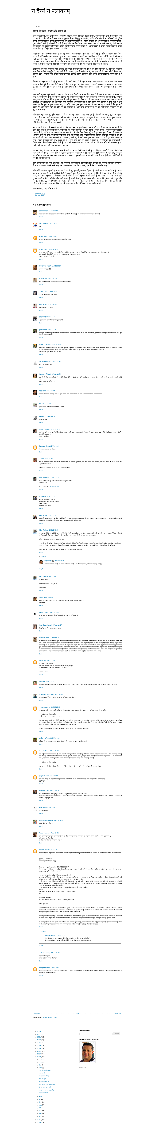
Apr (40, 1108)
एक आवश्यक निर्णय (44, 1076)
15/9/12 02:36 (60, 935)
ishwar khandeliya (45, 344)
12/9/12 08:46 (53, 249)
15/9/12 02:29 (55, 953)
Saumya (41, 459)
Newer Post (37, 1014)
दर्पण (39, 196)
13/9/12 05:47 (51, 515)
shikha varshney (44, 429)
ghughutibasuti (44, 776)
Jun (40, 1102)
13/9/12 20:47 (59, 694)
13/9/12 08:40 (48, 597)
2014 (39, 1051)
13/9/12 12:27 (57, 625)
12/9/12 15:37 (54, 478)
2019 (39, 1040)
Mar (40, 1110)
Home (78, 1014)
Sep (40, 1068)
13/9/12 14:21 (54, 638)
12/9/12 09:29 (52, 291)
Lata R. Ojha (43, 291)
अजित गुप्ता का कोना (44, 968)
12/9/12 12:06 (56, 374)
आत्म (36, 196)
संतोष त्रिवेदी (42, 317)
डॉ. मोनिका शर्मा (43, 279)
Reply (41, 217)
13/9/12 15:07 (51, 661)
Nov (40, 1062)
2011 (39, 1120)
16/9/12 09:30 (54, 968)
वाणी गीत (41, 597)
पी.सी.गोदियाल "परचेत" (45, 266)
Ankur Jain (42, 661)
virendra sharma (44, 707)
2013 (39, 1054)
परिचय (42, 196)
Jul (40, 1099)
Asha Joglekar (44, 751)
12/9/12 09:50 (52, 304)
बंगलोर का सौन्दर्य (43, 1093)
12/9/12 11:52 (56, 344)
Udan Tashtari (43, 530)
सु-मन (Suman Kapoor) (46, 820)
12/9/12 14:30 (54, 446)
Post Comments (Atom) (49, 1017)
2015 (39, 1048)
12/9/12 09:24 (56, 266)
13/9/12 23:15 (54, 776)
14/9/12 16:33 (58, 820)
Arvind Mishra (43, 236)
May (40, 1105)
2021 (39, 1037)
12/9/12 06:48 (53, 211)
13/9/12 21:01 (55, 707)
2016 (39, 1045)
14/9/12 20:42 (54, 833)
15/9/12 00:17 (55, 850)
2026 (39, 1031)
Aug (40, 1096)
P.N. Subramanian (45, 361)
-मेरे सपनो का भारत (54, 487)
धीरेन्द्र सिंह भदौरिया (44, 478)
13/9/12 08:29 (59, 561)
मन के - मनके (42, 496)
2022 (39, 1034)
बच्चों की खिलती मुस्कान (45, 1070)
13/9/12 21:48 (55, 738)
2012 (39, 1057)
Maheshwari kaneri (45, 625)
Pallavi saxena (44, 833)
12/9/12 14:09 (50, 416)
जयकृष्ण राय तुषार (43, 211)
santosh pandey (50, 935)
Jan (40, 1116)
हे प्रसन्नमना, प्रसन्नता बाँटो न (47, 1090)
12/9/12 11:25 (52, 330)
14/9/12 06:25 (52, 807)
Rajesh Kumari (44, 638)
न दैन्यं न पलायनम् (50, 11)
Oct (40, 1065)
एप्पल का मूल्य (42, 1079)
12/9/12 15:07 (49, 459)
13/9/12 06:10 (53, 530)
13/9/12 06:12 (53, 577)
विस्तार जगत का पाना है (45, 1087)
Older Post (118, 1014)
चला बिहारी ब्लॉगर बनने (45, 738)
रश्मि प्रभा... (42, 416)
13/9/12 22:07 (54, 751)
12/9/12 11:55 (56, 361)
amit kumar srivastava (46, 694)
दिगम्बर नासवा (42, 391)
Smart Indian (43, 807)
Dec (40, 1059)
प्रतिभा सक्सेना (43, 330)
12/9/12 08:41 (53, 236)
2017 (39, 1043)
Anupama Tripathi (45, 374)
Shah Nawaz (43, 304)
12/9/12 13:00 (46, 404)
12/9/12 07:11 (53, 223)
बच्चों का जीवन (42, 1073)
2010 (39, 1123)
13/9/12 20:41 (49, 681)
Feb (40, 1113)
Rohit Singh (43, 515)
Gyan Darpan (43, 223)
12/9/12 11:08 (50, 317)
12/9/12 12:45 (51, 391)
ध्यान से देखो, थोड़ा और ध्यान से (47, 1084)
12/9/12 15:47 (50, 496)
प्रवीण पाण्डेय (48, 561)
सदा (40, 404)
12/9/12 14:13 (55, 429)
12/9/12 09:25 (52, 279)
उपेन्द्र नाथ (42, 681)
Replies (43, 557)
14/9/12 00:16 (54, 790)
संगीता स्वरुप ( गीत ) (44, 790)
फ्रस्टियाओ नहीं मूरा (44, 1081)
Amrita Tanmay (44, 612)
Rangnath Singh (44, 446)
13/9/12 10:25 (54, 612)
